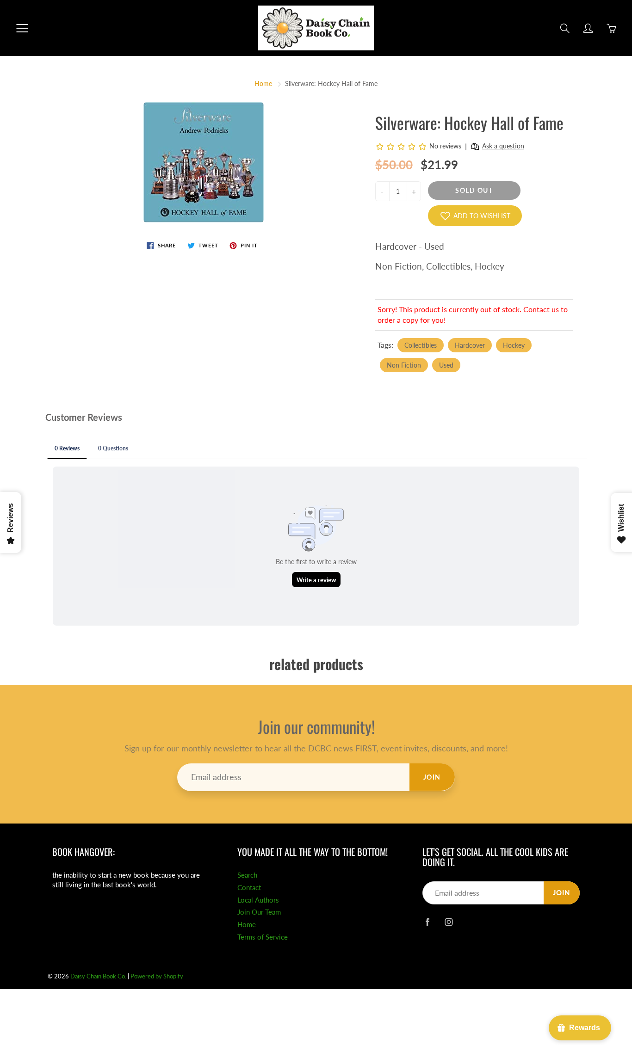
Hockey (514, 345)
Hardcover (470, 345)
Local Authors (258, 900)
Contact (249, 887)
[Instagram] (448, 922)
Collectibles (420, 345)
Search (247, 875)
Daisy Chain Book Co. (98, 976)
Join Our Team (259, 912)
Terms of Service (262, 937)
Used (446, 365)
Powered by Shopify (156, 976)
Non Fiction (404, 365)
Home (263, 83)
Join (432, 777)
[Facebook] (427, 922)
